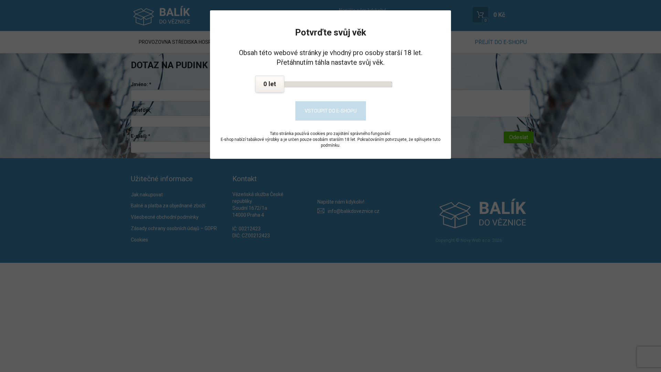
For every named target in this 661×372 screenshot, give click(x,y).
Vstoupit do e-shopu (331, 111)
